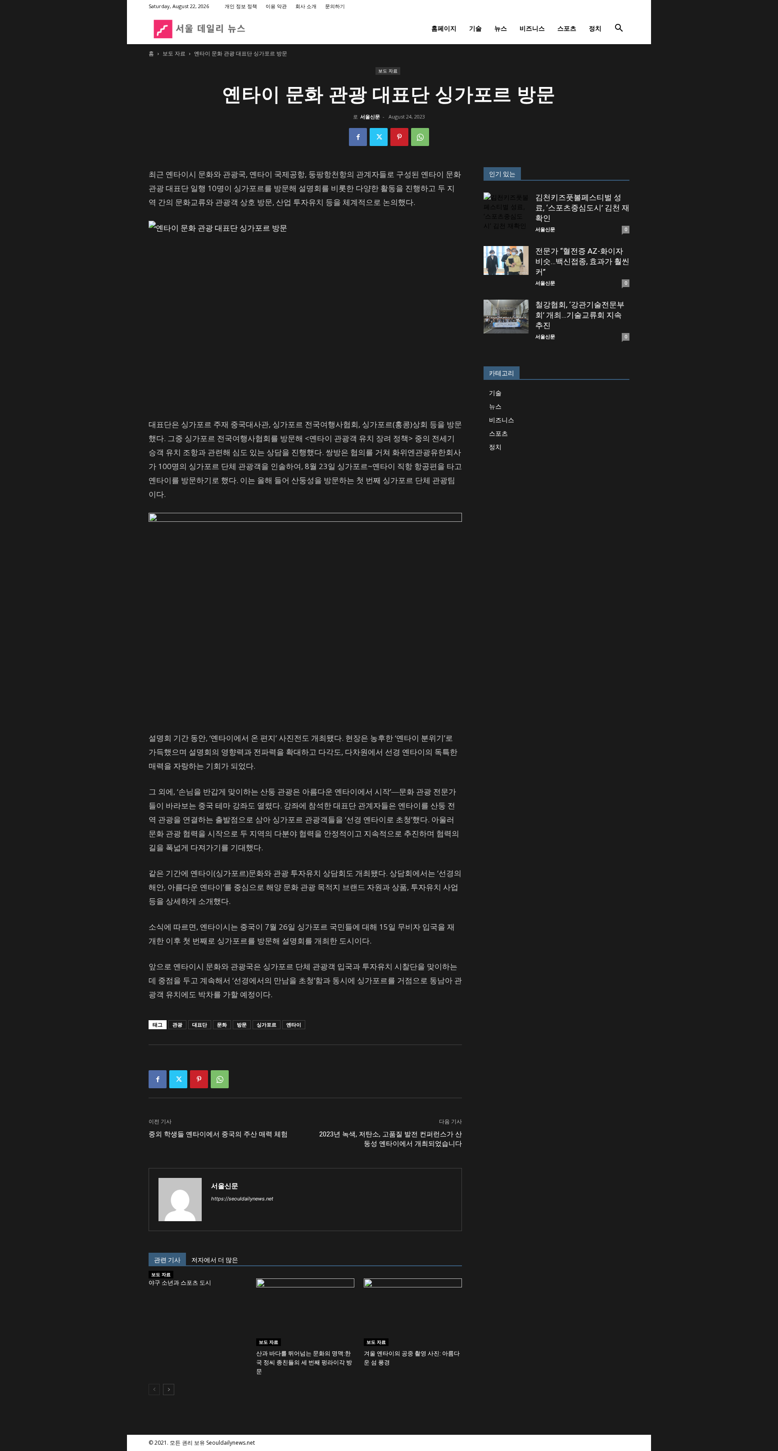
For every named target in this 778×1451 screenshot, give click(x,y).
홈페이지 (444, 28)
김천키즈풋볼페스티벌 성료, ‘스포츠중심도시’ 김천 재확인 (582, 208)
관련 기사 (167, 1260)
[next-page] (168, 1389)
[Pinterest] (399, 137)
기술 (475, 28)
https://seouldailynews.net (242, 1198)
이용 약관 (276, 6)
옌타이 (293, 1024)
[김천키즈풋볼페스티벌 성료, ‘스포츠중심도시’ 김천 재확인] (506, 214)
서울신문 (370, 116)
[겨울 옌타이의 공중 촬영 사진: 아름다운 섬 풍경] (413, 1312)
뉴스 (500, 28)
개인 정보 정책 (241, 6)
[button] (618, 29)
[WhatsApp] (420, 137)
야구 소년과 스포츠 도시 (180, 1282)
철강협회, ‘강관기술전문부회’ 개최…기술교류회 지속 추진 (579, 315)
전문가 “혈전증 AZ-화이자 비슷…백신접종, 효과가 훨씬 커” (582, 261)
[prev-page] (154, 1389)
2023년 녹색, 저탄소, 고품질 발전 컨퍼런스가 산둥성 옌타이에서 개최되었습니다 (390, 1139)
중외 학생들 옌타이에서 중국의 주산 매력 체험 (218, 1134)
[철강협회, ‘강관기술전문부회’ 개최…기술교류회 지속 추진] (506, 316)
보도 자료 (174, 53)
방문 (242, 1024)
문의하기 (335, 6)
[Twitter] (379, 137)
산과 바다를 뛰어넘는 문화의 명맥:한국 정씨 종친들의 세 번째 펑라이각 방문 (304, 1362)
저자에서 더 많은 (214, 1260)
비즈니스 (532, 28)
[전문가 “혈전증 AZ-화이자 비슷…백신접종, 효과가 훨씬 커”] (506, 260)
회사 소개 (306, 6)
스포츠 (566, 28)
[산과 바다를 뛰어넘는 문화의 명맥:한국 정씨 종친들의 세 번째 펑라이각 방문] (305, 1312)
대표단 (199, 1024)
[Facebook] (358, 137)
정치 (595, 28)
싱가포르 (266, 1024)
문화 (222, 1024)
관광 (177, 1024)
